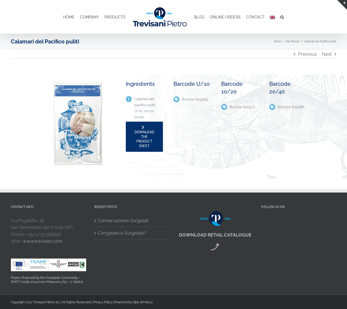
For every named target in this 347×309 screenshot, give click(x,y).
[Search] (279, 17)
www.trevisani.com (43, 241)
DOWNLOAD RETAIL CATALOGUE (215, 235)
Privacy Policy (103, 302)
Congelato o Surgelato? (122, 233)
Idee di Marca (142, 302)
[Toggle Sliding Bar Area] (342, 5)
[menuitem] (66, 17)
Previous (307, 54)
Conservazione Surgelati (123, 220)
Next (327, 54)
